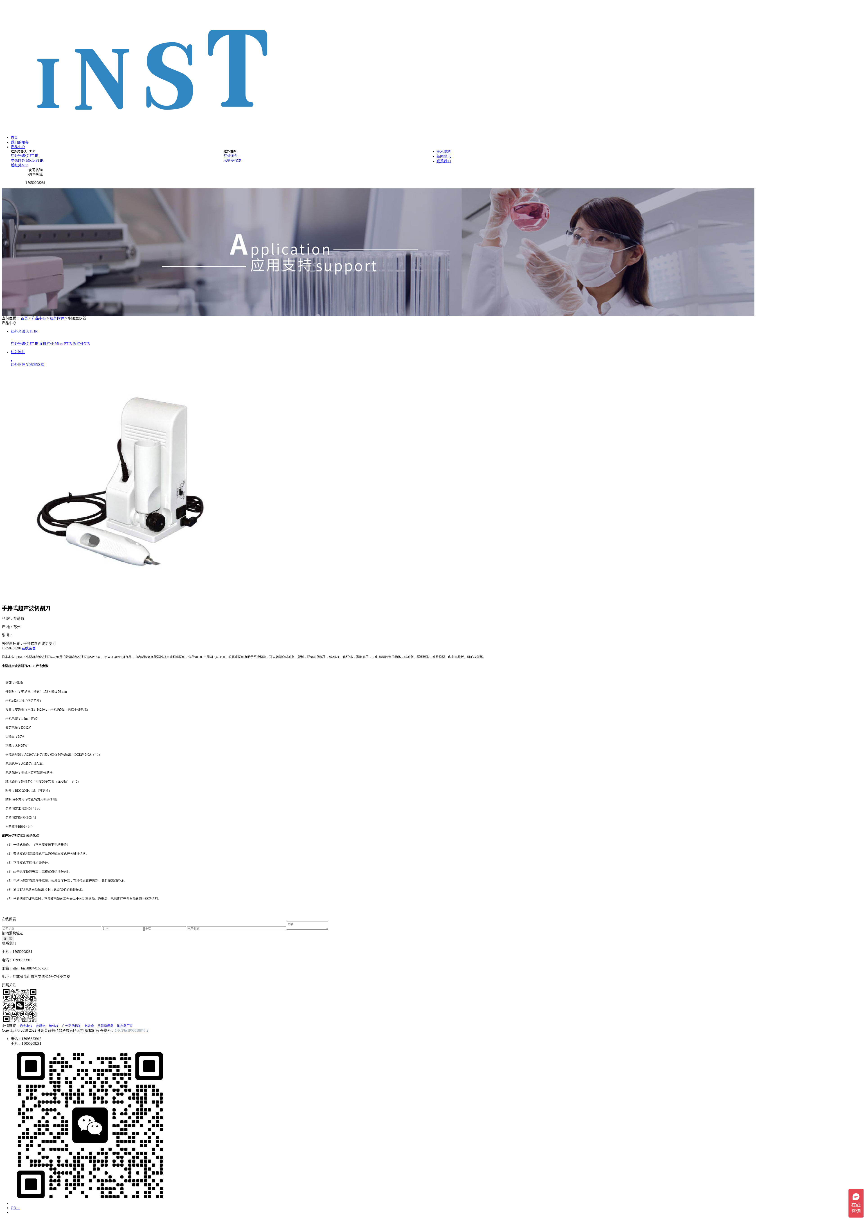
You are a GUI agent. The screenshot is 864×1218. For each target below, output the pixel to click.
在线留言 (29, 648)
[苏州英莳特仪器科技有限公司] (153, 128)
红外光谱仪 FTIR (23, 151)
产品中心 (18, 147)
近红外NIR (19, 165)
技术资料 (443, 152)
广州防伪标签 (71, 1026)
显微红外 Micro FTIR (27, 160)
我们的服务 (20, 142)
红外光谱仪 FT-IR (24, 156)
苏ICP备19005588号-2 (131, 1030)
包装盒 (89, 1026)
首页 (14, 137)
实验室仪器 (233, 160)
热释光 (40, 1026)
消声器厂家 (125, 1026)
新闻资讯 (443, 156)
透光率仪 (26, 1026)
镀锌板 (53, 1026)
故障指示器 (105, 1026)
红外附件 (230, 151)
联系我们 (443, 161)
